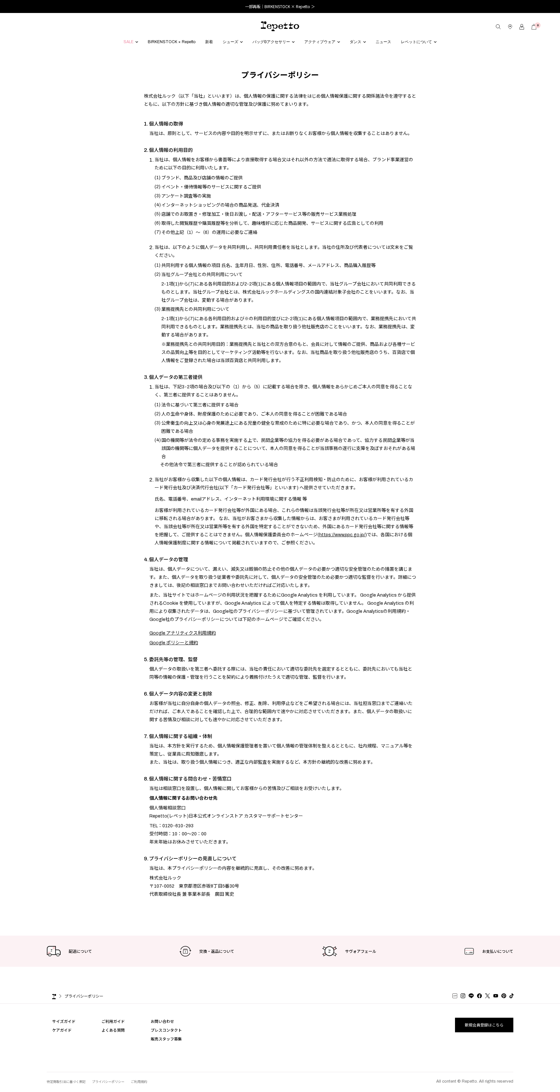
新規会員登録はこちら (484, 1024)
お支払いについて (497, 951)
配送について (80, 951)
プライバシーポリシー (83, 996)
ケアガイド (62, 1030)
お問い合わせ (162, 1021)
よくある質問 (113, 1030)
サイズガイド (64, 1021)
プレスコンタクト (166, 1030)
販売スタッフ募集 (166, 1038)
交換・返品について (216, 951)
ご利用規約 (139, 1081)
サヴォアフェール (360, 951)
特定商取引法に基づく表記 (66, 1081)
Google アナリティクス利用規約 (182, 633)
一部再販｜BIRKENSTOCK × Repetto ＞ (280, 6)
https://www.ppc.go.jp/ (342, 534)
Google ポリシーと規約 (173, 642)
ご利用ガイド (113, 1021)
